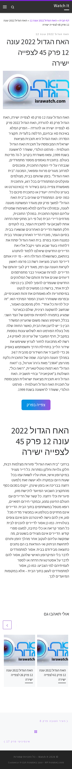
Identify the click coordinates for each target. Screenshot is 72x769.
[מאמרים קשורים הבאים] (7, 625)
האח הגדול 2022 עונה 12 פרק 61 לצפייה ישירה (52, 675)
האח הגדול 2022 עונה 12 (43, 20)
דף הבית (64, 20)
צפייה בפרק (36, 404)
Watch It (43, 756)
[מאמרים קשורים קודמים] (16, 625)
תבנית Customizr (17, 762)
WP (46, 762)
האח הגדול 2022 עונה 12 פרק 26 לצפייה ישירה (19, 675)
